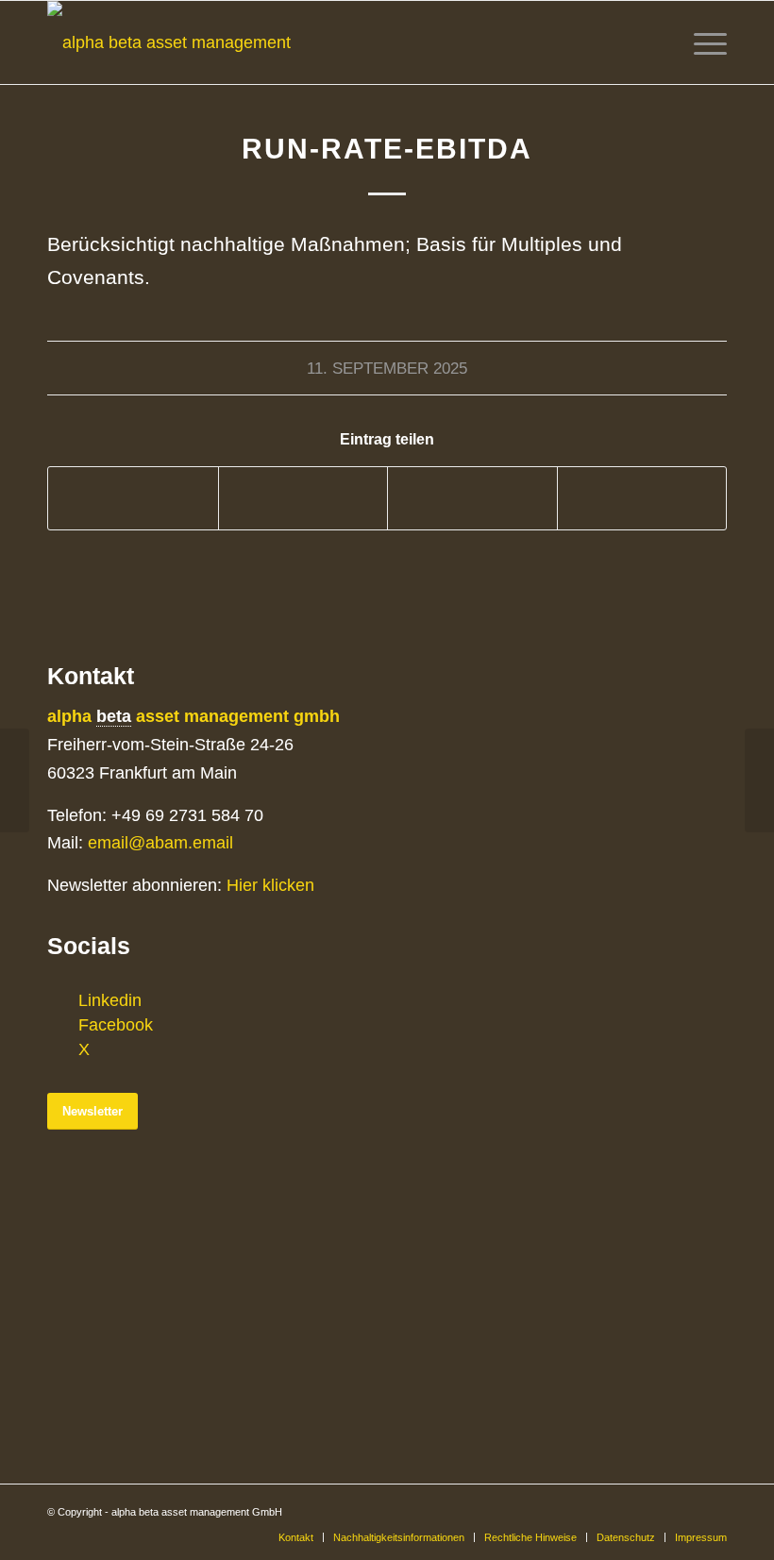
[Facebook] (61, 1025)
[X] (61, 1049)
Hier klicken (270, 885)
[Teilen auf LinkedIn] (472, 497)
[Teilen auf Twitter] (303, 497)
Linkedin (110, 1000)
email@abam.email (160, 842)
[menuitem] (296, 1537)
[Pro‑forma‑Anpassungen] (14, 780)
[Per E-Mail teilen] (642, 497)
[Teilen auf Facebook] (133, 497)
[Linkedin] (61, 1000)
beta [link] (113, 716)
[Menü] (705, 42)
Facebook (115, 1024)
